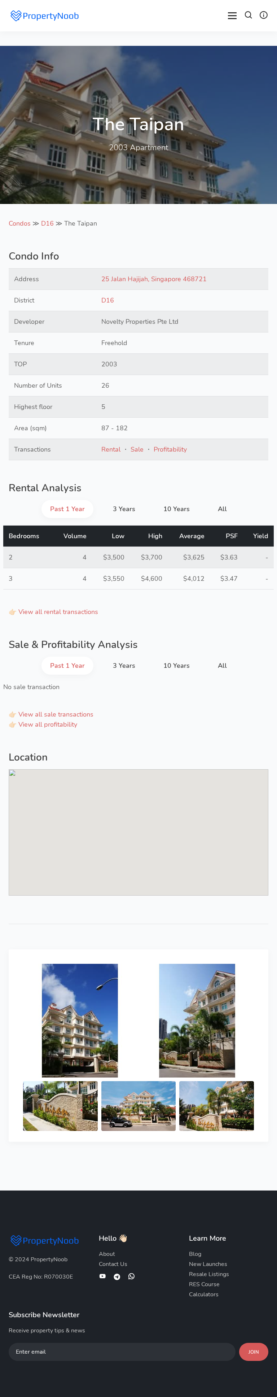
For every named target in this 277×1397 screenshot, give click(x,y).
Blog (195, 1254)
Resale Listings (209, 1274)
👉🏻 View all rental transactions (53, 612)
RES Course (204, 1284)
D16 (47, 223)
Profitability (170, 449)
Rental (110, 449)
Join (254, 1352)
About (107, 1254)
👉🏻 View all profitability (43, 724)
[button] (248, 16)
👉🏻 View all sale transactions (51, 714)
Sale (137, 449)
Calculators (204, 1294)
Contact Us (113, 1264)
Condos (20, 223)
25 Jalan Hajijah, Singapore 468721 (154, 279)
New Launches (208, 1264)
